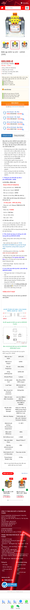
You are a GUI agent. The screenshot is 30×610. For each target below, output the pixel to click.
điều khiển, (10, 162)
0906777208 (13, 129)
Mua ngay (15, 103)
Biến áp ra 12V (7, 473)
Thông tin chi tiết (6, 135)
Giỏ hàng (25, 3)
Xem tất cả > (25, 473)
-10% (17, 63)
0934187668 (13, 113)
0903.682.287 (13, 118)
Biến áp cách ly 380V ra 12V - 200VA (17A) (22, 493)
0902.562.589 (13, 124)
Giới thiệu (5, 564)
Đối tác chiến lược (7, 567)
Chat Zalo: (19, 113)
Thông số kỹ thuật (19, 135)
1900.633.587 (15, 106)
